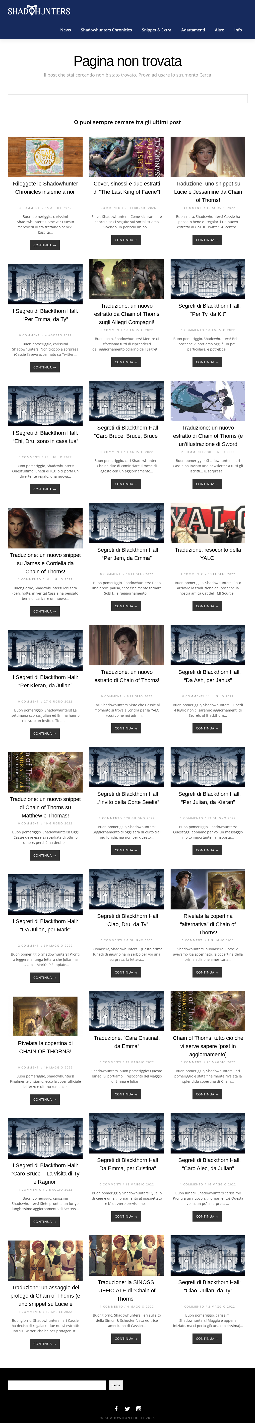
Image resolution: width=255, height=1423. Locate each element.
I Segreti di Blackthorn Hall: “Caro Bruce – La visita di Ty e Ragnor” (45, 1173)
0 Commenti (192, 208)
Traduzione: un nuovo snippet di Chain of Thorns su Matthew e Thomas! (45, 807)
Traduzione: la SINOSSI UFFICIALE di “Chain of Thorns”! (127, 1290)
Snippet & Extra (156, 30)
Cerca (116, 1385)
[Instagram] (138, 1410)
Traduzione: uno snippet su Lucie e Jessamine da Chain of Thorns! (208, 191)
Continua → (44, 245)
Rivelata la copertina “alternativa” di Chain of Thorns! (208, 924)
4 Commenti (30, 208)
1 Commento (109, 208)
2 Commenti (192, 452)
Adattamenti (193, 30)
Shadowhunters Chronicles (106, 30)
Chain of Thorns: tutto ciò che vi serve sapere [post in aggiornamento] (208, 1046)
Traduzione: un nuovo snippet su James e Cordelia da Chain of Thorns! (45, 563)
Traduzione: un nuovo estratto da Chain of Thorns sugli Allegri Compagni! (126, 314)
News (65, 30)
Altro (219, 30)
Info (238, 30)
